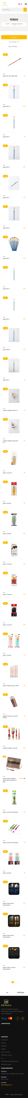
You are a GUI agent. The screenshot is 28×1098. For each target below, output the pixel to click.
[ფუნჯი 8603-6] (14, 213)
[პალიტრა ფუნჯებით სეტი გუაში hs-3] (14, 426)
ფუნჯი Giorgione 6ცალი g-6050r (11, 685)
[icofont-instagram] (22, 1018)
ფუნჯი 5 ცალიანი (7, 655)
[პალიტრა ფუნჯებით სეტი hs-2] (14, 396)
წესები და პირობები (5, 1052)
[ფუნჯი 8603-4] (14, 274)
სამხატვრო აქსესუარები (17, 23)
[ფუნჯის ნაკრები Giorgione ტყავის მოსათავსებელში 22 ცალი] (14, 764)
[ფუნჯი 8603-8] (13, 153)
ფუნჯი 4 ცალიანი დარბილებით (10, 842)
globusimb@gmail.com (6, 1085)
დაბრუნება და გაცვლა (6, 1064)
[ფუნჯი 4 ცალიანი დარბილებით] (14, 828)
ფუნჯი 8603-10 (6, 106)
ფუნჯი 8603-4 (6, 289)
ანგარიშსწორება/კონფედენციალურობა (10, 1061)
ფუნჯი (15, 24)
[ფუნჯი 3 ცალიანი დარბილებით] (14, 798)
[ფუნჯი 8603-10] (14, 92)
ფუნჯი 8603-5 (6, 258)
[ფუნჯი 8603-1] (14, 365)
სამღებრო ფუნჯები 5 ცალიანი (10, 748)
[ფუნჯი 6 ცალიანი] (14, 489)
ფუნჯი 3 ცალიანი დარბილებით (10, 812)
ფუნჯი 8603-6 (6, 228)
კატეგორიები (14, 37)
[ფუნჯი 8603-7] (14, 183)
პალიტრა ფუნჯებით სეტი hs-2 (10, 410)
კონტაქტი (3, 1049)
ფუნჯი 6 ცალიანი (7, 503)
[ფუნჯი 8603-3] (14, 305)
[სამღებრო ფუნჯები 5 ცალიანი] (14, 733)
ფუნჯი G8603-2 (6, 349)
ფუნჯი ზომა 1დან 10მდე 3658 (10, 76)
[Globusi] (4, 5)
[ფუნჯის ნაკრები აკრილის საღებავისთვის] (14, 953)
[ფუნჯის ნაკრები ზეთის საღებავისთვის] (14, 889)
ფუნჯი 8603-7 (6, 197)
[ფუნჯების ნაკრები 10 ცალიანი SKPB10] (14, 701)
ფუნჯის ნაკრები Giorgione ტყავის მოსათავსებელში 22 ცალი (9, 780)
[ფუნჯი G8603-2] (14, 335)
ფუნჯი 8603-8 (6, 167)
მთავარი (7, 23)
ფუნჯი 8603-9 (6, 137)
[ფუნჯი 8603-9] (14, 122)
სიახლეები (3, 1043)
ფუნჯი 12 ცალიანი (7, 473)
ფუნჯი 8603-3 (6, 319)
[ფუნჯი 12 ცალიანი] (14, 458)
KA (21, 4)
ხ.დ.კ (2, 1058)
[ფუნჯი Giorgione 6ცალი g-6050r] (14, 671)
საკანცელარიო (4, 1039)
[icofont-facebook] (17, 1018)
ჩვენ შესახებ (4, 1046)
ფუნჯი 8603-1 (6, 380)
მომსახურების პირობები (6, 1055)
